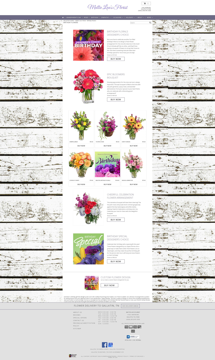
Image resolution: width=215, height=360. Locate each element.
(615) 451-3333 (146, 10)
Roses (86, 17)
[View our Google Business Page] (110, 347)
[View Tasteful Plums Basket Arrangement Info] (107, 125)
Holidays (129, 17)
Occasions (117, 17)
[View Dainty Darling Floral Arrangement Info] (133, 125)
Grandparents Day (73, 17)
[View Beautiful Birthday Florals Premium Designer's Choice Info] (107, 164)
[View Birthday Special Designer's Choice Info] (89, 249)
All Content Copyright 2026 (91, 356)
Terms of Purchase (136, 356)
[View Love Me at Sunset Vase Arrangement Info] (81, 164)
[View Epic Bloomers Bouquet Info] (89, 87)
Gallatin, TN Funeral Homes (99, 349)
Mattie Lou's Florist (107, 7)
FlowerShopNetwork (108, 356)
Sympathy (105, 17)
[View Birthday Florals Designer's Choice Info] (89, 45)
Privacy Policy (123, 356)
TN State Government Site (115, 352)
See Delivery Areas (130, 306)
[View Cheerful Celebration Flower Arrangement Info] (89, 207)
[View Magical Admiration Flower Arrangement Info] (133, 164)
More (149, 17)
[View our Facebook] (104, 347)
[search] (150, 23)
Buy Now (116, 58)
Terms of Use (112, 357)
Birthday (94, 17)
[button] (146, 3)
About (140, 17)
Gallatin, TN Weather (98, 352)
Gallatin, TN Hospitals (117, 349)
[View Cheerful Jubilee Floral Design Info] (81, 125)
